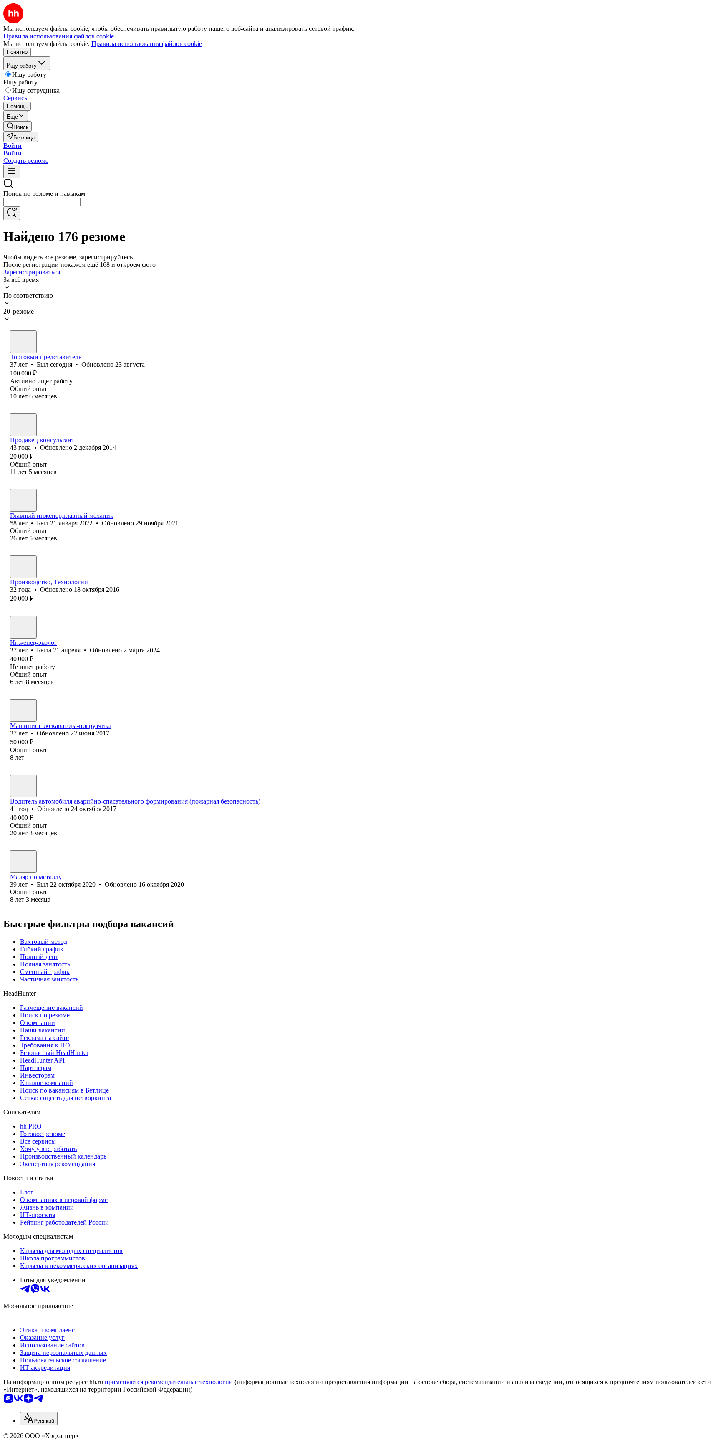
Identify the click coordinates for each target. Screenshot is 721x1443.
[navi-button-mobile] (11, 171)
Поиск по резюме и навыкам (44, 193)
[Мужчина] (23, 341)
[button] (12, 145)
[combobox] (42, 202)
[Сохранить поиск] (11, 213)
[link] (17, 126)
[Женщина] (23, 424)
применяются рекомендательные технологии (169, 1381)
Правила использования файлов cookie (146, 43)
